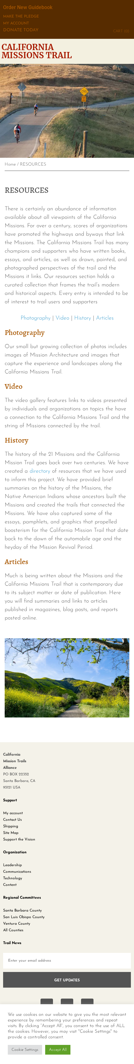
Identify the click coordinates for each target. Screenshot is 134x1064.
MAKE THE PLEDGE (21, 16)
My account (13, 813)
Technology (12, 878)
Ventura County (16, 924)
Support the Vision (19, 839)
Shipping (10, 826)
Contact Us (12, 820)
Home (10, 164)
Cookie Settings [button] (25, 1050)
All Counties (13, 930)
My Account (16, 23)
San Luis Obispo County (24, 917)
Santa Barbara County (22, 910)
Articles (105, 318)
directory (40, 471)
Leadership (12, 865)
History (82, 318)
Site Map (10, 833)
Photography (35, 318)
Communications (17, 872)
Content (10, 885)
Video (62, 318)
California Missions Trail (37, 51)
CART (121, 31)
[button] (128, 51)
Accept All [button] (58, 1050)
